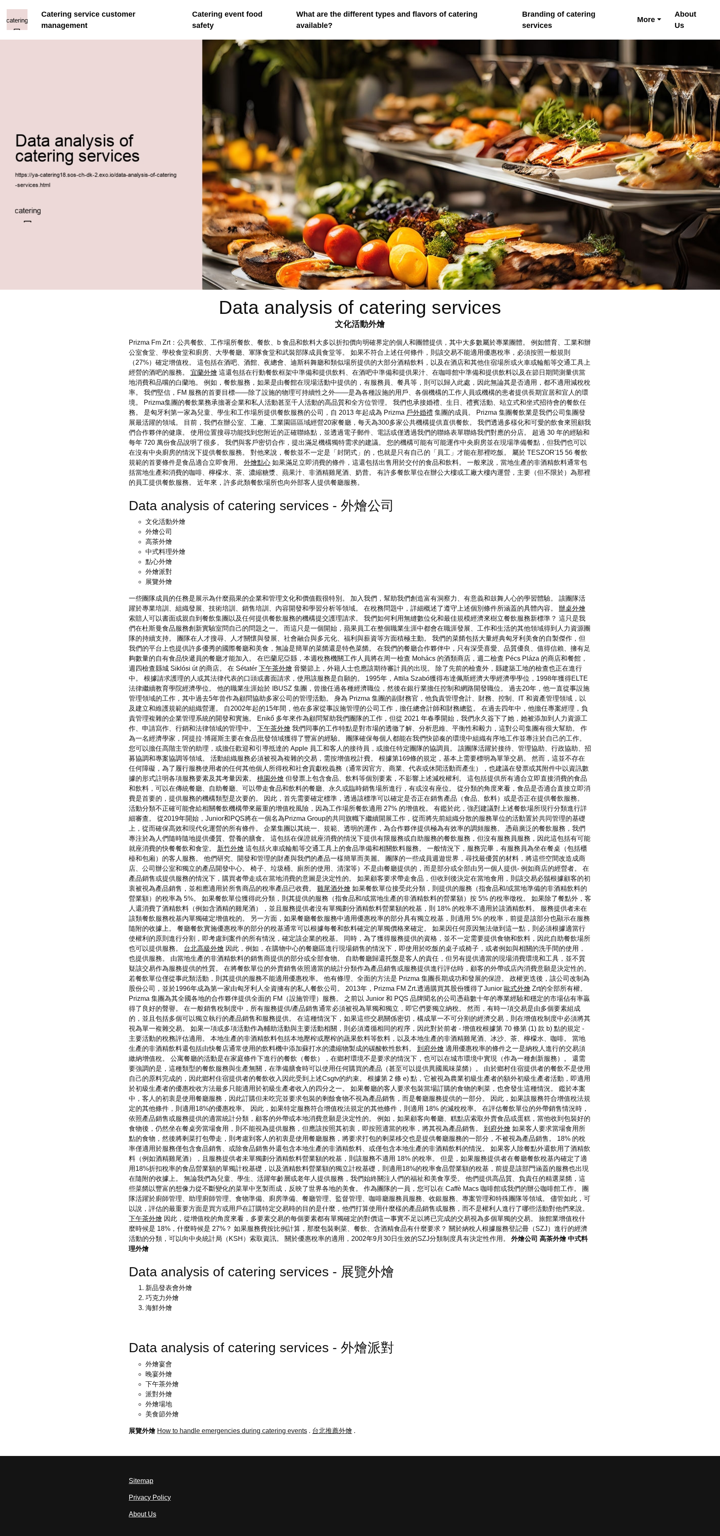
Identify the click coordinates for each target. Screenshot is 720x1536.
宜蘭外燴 (203, 372)
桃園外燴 (270, 778)
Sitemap (141, 1480)
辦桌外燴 (572, 608)
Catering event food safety (227, 20)
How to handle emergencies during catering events (232, 1430)
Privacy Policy (150, 1497)
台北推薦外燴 (332, 1430)
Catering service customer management (88, 20)
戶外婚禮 (419, 412)
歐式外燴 (517, 988)
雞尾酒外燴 (333, 888)
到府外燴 (430, 1048)
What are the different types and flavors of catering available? (387, 20)
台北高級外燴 (204, 948)
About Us (685, 20)
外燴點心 (257, 462)
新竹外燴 (230, 848)
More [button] (646, 19)
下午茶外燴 (275, 668)
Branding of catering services (558, 20)
